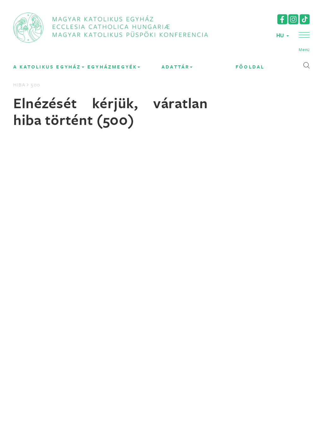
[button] (304, 42)
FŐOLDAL (250, 66)
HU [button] (281, 35)
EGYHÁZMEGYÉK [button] (112, 66)
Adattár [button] (175, 66)
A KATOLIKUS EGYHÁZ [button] (47, 66)
